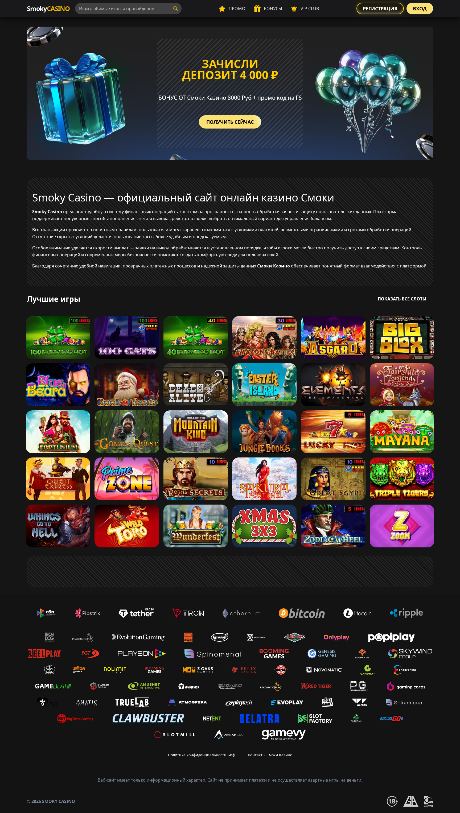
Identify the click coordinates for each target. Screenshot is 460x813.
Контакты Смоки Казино (270, 754)
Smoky (48, 8)
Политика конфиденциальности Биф (201, 754)
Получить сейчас (230, 122)
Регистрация (380, 8)
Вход (420, 8)
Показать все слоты (402, 299)
